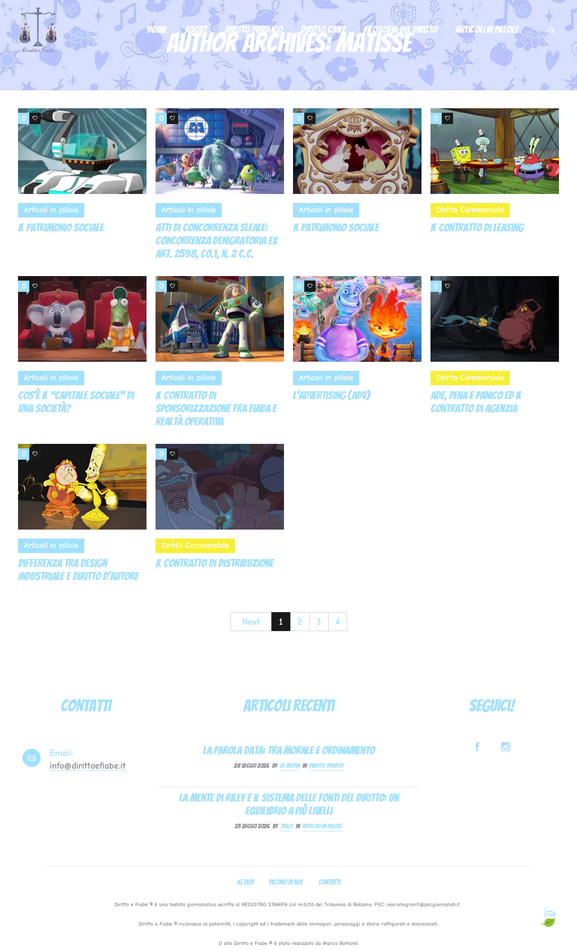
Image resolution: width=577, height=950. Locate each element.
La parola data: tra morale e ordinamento (289, 750)
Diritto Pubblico (254, 29)
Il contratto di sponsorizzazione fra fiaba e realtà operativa (216, 408)
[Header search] (552, 28)
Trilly (286, 826)
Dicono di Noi (285, 882)
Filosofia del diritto (400, 29)
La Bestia (290, 765)
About (196, 29)
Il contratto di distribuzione (215, 563)
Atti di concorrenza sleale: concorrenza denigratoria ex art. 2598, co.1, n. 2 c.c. (216, 240)
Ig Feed (245, 882)
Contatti (329, 882)
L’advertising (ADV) (331, 395)
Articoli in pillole (486, 29)
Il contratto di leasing (476, 227)
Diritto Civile (323, 29)
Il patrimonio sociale (61, 227)
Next (251, 622)
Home (157, 29)
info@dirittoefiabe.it (88, 766)
